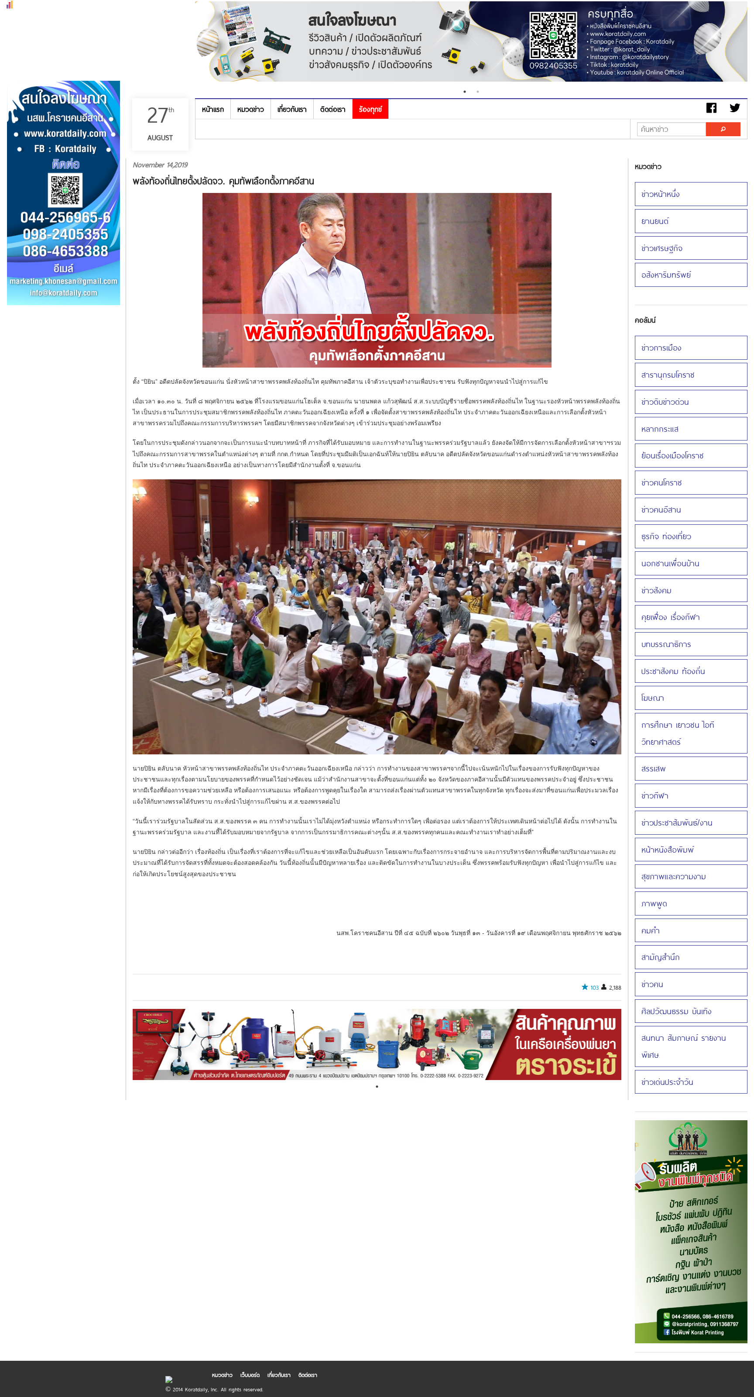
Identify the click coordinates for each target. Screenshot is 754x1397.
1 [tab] (464, 91)
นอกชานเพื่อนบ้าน (670, 563)
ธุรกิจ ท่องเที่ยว (666, 536)
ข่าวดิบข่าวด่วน (665, 401)
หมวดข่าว (250, 109)
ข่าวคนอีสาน (661, 509)
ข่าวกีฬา (654, 795)
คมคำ (650, 930)
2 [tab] (477, 91)
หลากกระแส (660, 428)
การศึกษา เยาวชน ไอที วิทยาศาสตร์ (677, 733)
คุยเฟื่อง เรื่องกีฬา (670, 617)
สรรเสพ (653, 768)
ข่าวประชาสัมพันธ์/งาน (677, 822)
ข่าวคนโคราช (661, 482)
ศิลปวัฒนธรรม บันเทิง (676, 1011)
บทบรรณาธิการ (666, 644)
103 (594, 987)
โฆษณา (652, 697)
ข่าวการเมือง (661, 347)
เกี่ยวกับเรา (292, 109)
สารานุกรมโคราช (668, 374)
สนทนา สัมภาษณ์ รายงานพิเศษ (683, 1046)
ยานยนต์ (654, 221)
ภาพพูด (654, 903)
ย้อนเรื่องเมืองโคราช (672, 455)
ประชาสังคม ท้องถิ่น (673, 671)
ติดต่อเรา (333, 109)
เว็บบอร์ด (250, 1375)
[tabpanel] (471, 42)
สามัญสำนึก (660, 957)
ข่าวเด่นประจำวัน (667, 1081)
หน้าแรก (213, 109)
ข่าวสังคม (656, 590)
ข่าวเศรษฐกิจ (661, 248)
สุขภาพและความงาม (673, 876)
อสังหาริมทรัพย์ (666, 274)
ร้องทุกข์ (370, 109)
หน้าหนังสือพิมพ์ (667, 849)
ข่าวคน (652, 984)
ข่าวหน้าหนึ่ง (660, 194)
